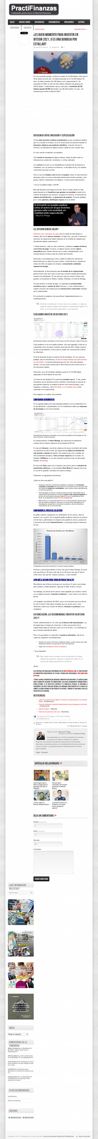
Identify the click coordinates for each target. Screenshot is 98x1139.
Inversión (84, 726)
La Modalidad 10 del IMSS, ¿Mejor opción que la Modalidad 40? (20, 1050)
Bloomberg (43, 461)
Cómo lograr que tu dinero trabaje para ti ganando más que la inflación (40, 785)
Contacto (27, 27)
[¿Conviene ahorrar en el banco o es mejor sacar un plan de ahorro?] (60, 801)
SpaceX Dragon (44, 709)
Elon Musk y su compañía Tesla (65, 387)
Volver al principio (84, 1136)
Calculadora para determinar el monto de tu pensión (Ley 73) (20, 1070)
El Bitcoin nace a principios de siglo (45, 234)
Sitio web (36, 840)
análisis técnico (48, 722)
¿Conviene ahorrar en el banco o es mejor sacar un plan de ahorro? (59, 805)
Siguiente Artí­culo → (80, 29)
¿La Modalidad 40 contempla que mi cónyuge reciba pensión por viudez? (20, 1078)
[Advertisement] (60, 115)
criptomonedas (62, 722)
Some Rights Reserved (43, 718)
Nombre (39, 822)
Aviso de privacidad (49, 1136)
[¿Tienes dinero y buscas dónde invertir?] (41, 801)
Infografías (39, 22)
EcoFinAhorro (12, 1096)
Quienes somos (24, 22)
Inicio (12, 22)
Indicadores (69, 22)
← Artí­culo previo (38, 29)
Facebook (44, 752)
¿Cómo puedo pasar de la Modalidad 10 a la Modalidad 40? (20, 1056)
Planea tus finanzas (14, 1101)
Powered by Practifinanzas (65, 1136)
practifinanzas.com (70, 671)
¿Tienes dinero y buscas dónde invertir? (41, 803)
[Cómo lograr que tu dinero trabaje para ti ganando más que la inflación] (41, 781)
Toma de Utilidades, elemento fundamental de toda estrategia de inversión (63, 704)
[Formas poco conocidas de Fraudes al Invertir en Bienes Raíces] (60, 781)
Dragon (65, 496)
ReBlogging (14, 27)
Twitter (38, 752)
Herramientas (54, 22)
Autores (81, 22)
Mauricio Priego (80, 733)
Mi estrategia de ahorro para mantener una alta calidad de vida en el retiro (21, 1063)
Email (39, 831)
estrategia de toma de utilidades (56, 646)
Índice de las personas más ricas (49, 712)
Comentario (37, 849)
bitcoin (55, 722)
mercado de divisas (73, 722)
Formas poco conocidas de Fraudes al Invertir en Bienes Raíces (59, 785)
